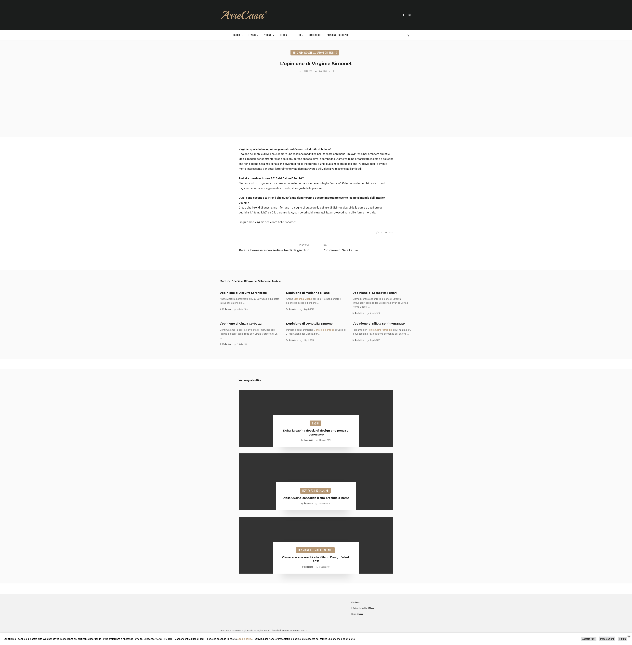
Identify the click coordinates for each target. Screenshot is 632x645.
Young (268, 35)
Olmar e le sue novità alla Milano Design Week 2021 (316, 559)
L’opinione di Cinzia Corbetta (241, 323)
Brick (236, 35)
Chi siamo (355, 602)
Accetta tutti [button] (588, 639)
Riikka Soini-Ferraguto (380, 329)
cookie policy (244, 638)
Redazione (226, 309)
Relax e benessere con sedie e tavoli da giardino (274, 250)
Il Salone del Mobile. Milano (315, 550)
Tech (298, 35)
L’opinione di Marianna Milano (308, 292)
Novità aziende (357, 614)
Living (252, 35)
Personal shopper (338, 35)
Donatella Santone (324, 329)
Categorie (315, 35)
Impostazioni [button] (607, 639)
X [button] (629, 636)
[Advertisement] (316, 104)
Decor (283, 35)
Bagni (315, 423)
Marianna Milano (303, 298)
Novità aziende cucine (315, 490)
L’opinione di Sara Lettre (340, 250)
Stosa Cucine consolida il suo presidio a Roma (316, 498)
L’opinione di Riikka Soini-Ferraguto (379, 323)
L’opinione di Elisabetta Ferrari (375, 292)
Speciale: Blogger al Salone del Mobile (315, 52)
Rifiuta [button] (622, 639)
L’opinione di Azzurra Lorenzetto (243, 292)
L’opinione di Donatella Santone (309, 323)
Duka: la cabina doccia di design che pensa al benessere (316, 432)
